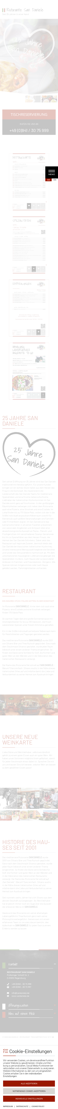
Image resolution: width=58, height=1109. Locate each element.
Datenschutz (22, 1106)
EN (55, 180)
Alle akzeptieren (29, 1083)
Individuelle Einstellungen (29, 1098)
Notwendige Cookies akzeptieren (29, 1091)
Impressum (8, 1106)
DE (48, 180)
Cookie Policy (38, 1106)
